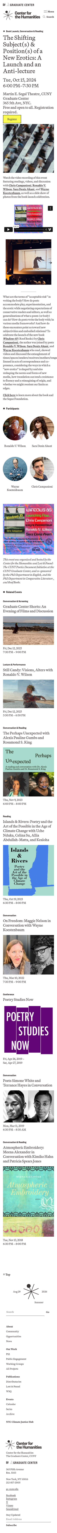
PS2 (8, 1354)
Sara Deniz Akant (24, 189)
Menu (51, 11)
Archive (10, 1413)
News (9, 1341)
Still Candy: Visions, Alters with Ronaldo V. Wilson (28, 672)
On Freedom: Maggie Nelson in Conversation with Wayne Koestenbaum (27, 925)
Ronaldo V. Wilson (14, 346)
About (9, 1326)
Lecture (6, 664)
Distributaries (13, 1381)
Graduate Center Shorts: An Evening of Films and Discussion (28, 608)
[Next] (49, 261)
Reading (39, 31)
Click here (9, 395)
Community (12, 1331)
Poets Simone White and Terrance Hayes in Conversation (27, 1082)
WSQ (9, 1391)
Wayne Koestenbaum (16, 350)
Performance (19, 664)
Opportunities (13, 1336)
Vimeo (9, 1505)
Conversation (26, 31)
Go (47, 1312)
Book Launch (12, 31)
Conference (8, 994)
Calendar (11, 1404)
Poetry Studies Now (18, 999)
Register (12, 119)
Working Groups (15, 1363)
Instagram (11, 1498)
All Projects (12, 1368)
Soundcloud (12, 1508)
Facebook (11, 1495)
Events (10, 1399)
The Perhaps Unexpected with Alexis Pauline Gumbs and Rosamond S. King (26, 737)
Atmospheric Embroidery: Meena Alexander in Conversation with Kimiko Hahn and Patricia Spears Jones (28, 1154)
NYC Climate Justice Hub (19, 1421)
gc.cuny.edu (12, 1488)
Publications (13, 1376)
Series (9, 1409)
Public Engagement (16, 1358)
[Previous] (7, 263)
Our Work (11, 1349)
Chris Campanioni (20, 185)
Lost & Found (13, 1386)
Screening (23, 601)
